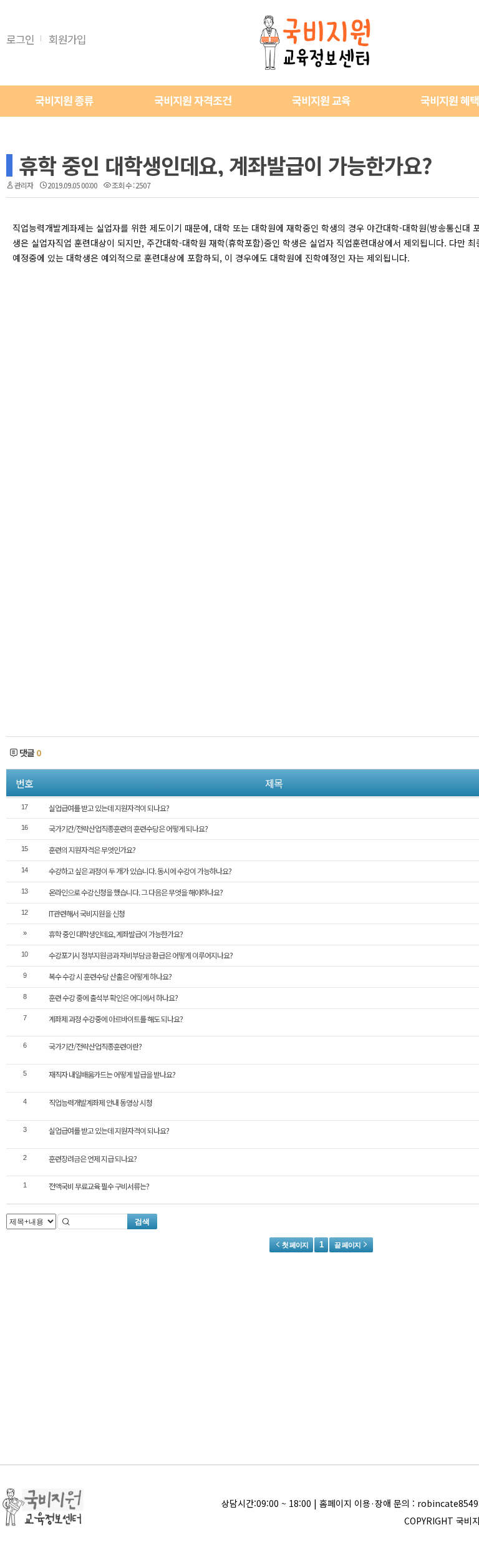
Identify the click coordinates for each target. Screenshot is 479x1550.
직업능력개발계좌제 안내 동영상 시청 (100, 1102)
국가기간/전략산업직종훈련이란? (95, 1046)
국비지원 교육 (321, 100)
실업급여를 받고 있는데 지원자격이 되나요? (109, 807)
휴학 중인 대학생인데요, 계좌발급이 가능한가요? (225, 165)
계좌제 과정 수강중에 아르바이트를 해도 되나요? (116, 1018)
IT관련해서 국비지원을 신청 (87, 913)
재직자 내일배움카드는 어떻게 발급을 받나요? (112, 1074)
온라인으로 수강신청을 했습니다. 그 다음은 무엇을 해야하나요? (136, 892)
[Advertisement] (190, 436)
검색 (142, 1221)
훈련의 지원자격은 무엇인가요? (92, 849)
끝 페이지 (348, 1245)
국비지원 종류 (64, 100)
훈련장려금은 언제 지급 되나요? (93, 1158)
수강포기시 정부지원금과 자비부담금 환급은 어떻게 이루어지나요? (141, 955)
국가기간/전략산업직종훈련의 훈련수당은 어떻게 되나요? (128, 828)
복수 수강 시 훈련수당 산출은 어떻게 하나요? (110, 976)
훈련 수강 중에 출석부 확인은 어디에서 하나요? (113, 997)
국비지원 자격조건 (192, 100)
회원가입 (67, 39)
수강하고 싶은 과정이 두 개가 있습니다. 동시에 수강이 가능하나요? (140, 870)
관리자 (23, 185)
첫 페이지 (294, 1245)
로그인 (20, 39)
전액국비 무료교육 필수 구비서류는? (99, 1186)
